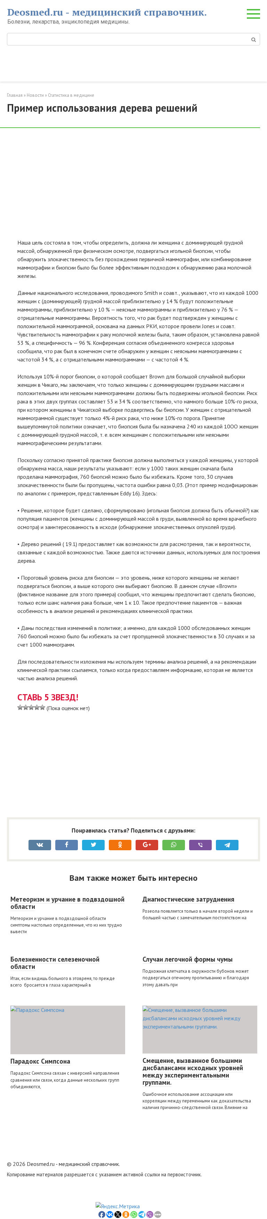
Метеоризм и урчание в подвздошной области (67, 903)
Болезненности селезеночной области (54, 963)
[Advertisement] (138, 187)
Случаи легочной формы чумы (188, 959)
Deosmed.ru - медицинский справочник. (107, 12)
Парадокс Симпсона (40, 1061)
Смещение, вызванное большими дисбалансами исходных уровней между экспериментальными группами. (193, 1071)
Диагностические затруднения (188, 899)
